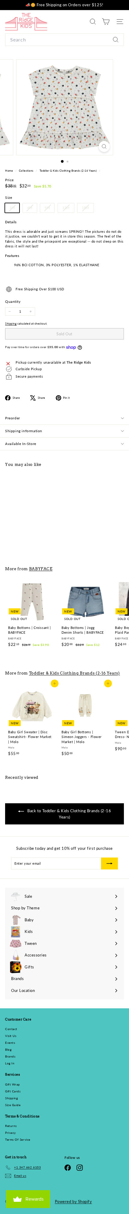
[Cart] (106, 21)
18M (88, 209)
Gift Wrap (12, 1084)
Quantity (12, 301)
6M (32, 209)
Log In (9, 1063)
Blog (8, 1049)
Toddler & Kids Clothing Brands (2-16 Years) (68, 170)
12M (68, 209)
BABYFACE (40, 568)
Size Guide (13, 1105)
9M (49, 209)
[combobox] (64, 39)
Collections (26, 170)
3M (14, 209)
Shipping (10, 323)
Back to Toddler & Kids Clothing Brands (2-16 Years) (68, 813)
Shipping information (23, 431)
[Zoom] (104, 146)
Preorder (12, 418)
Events (10, 1042)
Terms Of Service (17, 1139)
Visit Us (10, 1036)
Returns (11, 1126)
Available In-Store (20, 443)
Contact (11, 1029)
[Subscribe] (109, 863)
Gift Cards (13, 1091)
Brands (10, 1056)
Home (9, 170)
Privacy (10, 1132)
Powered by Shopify (73, 1201)
